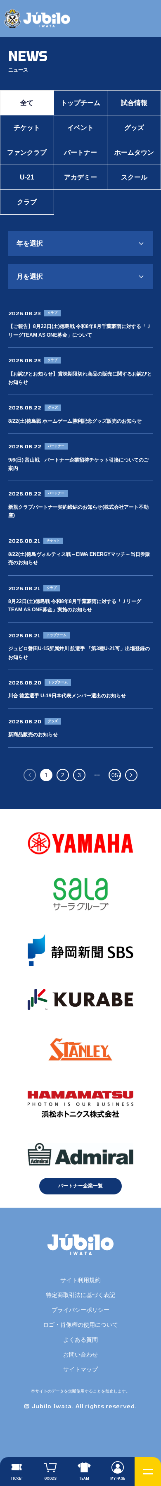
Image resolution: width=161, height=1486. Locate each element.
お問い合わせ (80, 1354)
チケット (27, 127)
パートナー (80, 152)
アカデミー (80, 177)
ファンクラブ (27, 152)
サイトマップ (80, 1369)
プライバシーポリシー (80, 1310)
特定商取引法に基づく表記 (80, 1295)
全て (26, 102)
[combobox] (80, 243)
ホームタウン (134, 152)
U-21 (27, 177)
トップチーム (80, 102)
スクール (134, 177)
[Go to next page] (131, 775)
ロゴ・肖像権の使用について (80, 1324)
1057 (115, 775)
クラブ (27, 202)
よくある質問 (80, 1339)
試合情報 (134, 102)
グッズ (134, 127)
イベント (80, 127)
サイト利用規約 (80, 1280)
